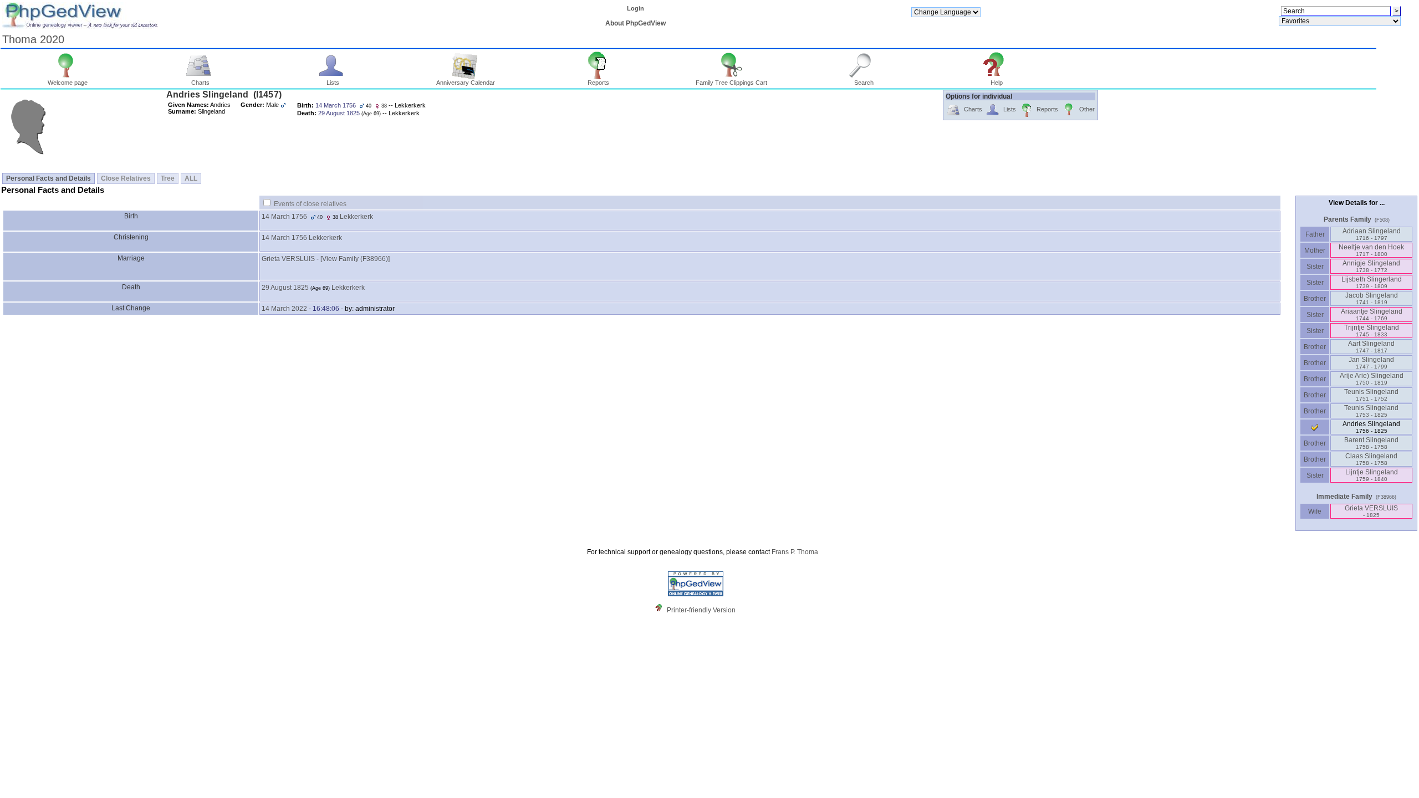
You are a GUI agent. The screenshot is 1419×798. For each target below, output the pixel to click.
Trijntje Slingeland (1371, 330)
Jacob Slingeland (1371, 298)
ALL (191, 178)
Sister (1315, 266)
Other (1087, 109)
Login (635, 8)
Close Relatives (126, 178)
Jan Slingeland (1371, 363)
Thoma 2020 (33, 39)
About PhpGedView (635, 23)
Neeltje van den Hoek (1371, 250)
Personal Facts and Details (48, 178)
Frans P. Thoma (795, 552)
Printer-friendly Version (701, 610)
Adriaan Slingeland (1372, 234)
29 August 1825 (285, 287)
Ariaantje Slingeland (1371, 314)
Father (1315, 234)
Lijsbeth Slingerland (1371, 282)
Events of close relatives (310, 204)
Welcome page (68, 82)
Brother (1315, 299)
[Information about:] (661, 610)
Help (997, 82)
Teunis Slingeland (1371, 395)
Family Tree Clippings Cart (731, 82)
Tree (168, 178)
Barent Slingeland (1371, 443)
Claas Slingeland (1371, 459)
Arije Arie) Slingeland (1371, 379)
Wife (1314, 511)
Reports (598, 82)
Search (864, 82)
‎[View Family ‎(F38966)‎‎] (355, 259)
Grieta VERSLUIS (288, 259)
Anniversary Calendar (465, 82)
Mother (1315, 250)
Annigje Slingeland (1371, 266)
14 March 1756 (284, 217)
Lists (332, 82)
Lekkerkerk (356, 217)
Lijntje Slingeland (1371, 475)
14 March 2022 (284, 309)
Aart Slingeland (1371, 347)
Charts (200, 82)
